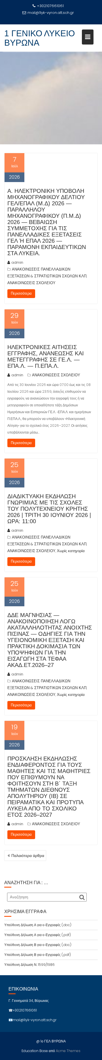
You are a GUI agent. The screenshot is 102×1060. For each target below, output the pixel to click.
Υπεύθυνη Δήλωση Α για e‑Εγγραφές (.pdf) (37, 934)
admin (17, 262)
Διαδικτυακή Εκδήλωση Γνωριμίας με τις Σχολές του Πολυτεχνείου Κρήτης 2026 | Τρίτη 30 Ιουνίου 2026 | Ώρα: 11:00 (49, 508)
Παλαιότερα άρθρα (27, 855)
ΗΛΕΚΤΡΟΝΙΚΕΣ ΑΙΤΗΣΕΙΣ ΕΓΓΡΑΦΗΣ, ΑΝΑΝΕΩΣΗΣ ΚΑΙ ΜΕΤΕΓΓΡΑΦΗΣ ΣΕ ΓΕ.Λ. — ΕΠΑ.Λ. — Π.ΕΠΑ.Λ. (45, 356)
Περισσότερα (21, 293)
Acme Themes (68, 1050)
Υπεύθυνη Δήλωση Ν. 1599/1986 (29, 964)
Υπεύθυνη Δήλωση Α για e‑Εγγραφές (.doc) (37, 924)
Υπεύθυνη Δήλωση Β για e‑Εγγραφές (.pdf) (37, 954)
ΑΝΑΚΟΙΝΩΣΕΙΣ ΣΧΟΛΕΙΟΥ (31, 283)
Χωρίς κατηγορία (71, 551)
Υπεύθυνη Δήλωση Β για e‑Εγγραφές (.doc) (37, 944)
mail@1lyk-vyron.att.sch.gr (50, 12)
